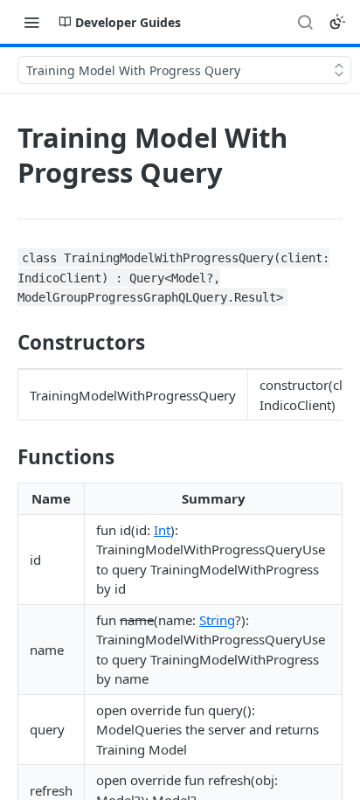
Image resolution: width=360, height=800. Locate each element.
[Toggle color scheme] (337, 22)
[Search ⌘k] (305, 22)
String (217, 620)
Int (162, 530)
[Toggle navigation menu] (31, 22)
